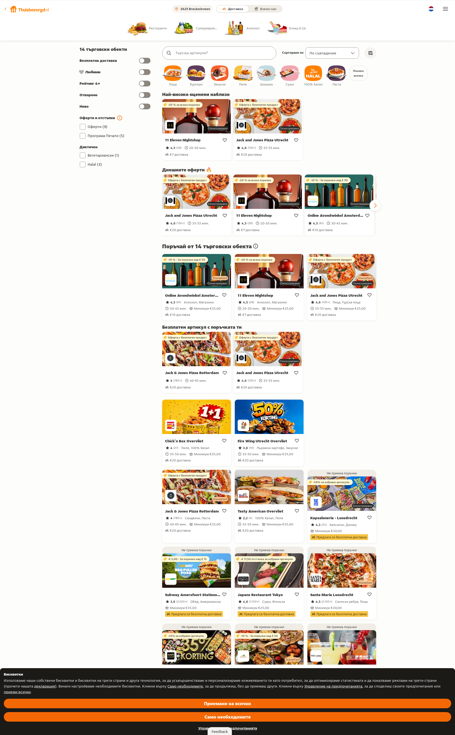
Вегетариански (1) (103, 155)
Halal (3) (95, 164)
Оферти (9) (97, 126)
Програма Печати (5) (106, 135)
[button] (26, 9)
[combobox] (224, 53)
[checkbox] (173, 76)
